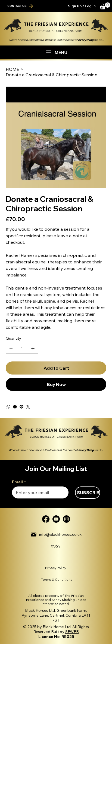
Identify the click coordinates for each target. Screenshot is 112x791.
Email (19, 482)
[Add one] (32, 348)
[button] (105, 5)
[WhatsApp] (8, 406)
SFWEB (72, 631)
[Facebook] (15, 406)
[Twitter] (28, 406)
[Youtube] (56, 519)
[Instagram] (66, 519)
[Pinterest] (21, 406)
